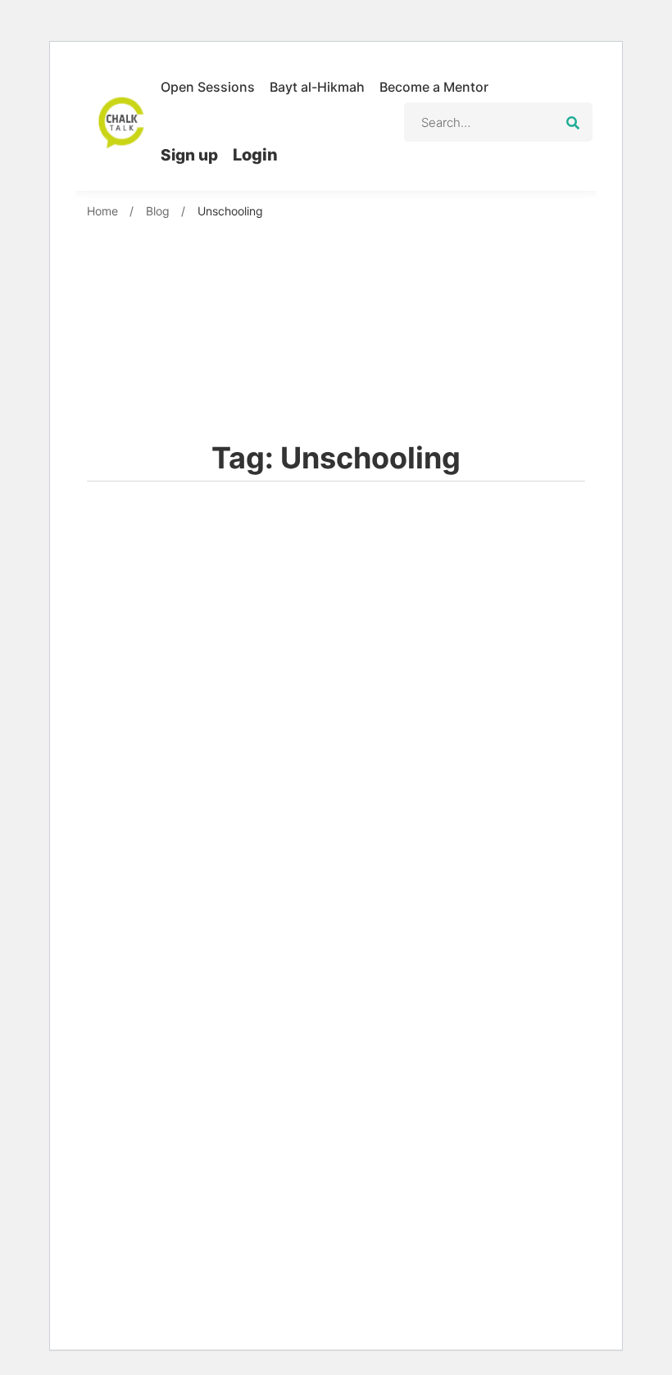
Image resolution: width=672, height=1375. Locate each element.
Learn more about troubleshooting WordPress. (351, 1234)
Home (102, 211)
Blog (158, 211)
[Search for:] (498, 122)
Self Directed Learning (200, 1118)
